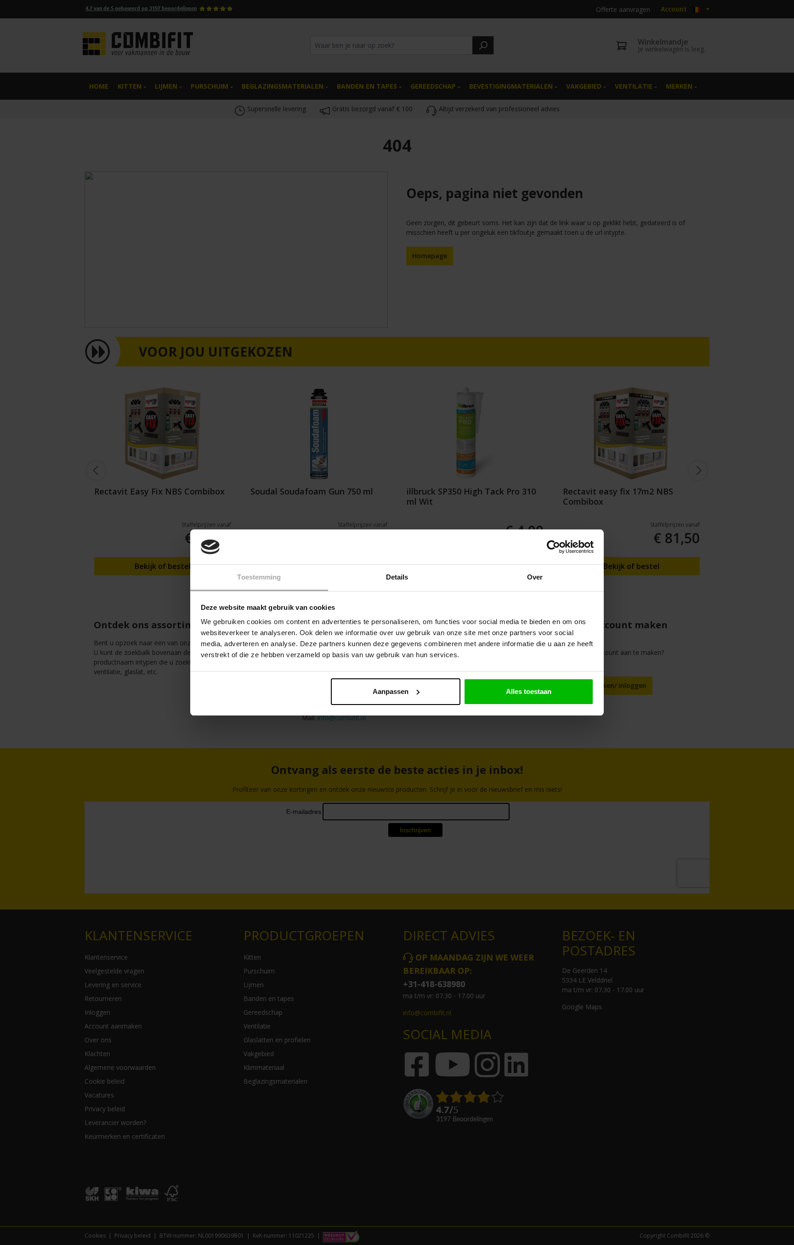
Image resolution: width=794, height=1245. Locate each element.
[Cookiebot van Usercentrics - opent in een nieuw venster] (553, 547)
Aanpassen (390, 691)
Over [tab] (535, 577)
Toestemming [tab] (259, 577)
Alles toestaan (528, 691)
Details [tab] (397, 577)
